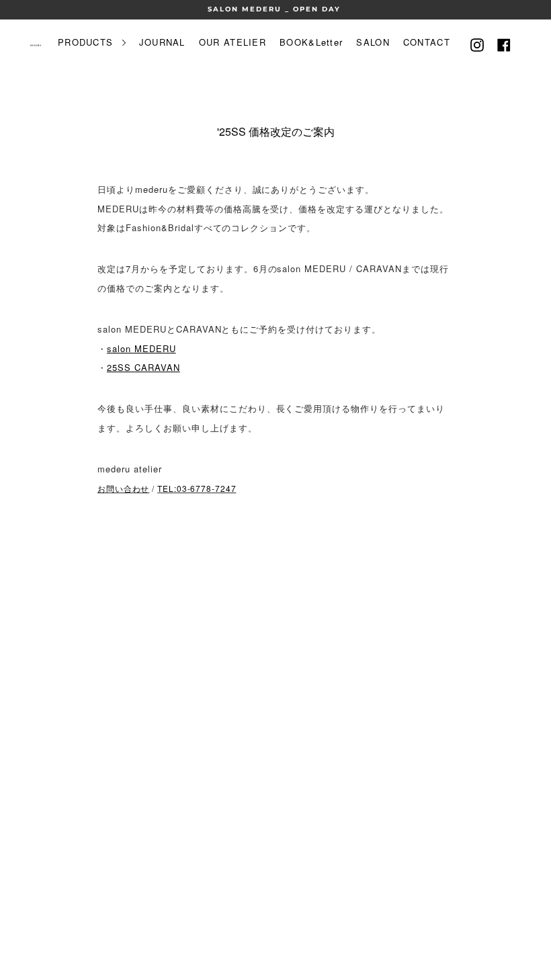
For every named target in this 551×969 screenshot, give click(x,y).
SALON (373, 42)
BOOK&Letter (311, 42)
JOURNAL (162, 42)
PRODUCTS (87, 42)
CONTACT (426, 42)
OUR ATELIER (232, 42)
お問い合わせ (123, 488)
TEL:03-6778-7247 (196, 488)
